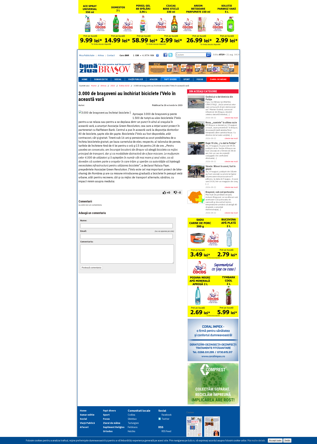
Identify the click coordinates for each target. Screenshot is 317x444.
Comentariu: (86, 241)
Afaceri (154, 79)
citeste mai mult (231, 118)
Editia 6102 (124, 85)
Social (118, 79)
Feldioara (133, 427)
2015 (112, 85)
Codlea (131, 414)
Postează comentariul (91, 267)
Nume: (83, 220)
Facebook (167, 414)
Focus (200, 79)
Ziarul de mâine (218, 79)
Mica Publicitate (86, 55)
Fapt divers (170, 79)
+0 (168, 192)
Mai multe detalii (256, 440)
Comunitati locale (139, 410)
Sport (186, 79)
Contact (111, 55)
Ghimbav (132, 418)
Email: (83, 231)
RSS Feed (166, 431)
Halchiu (131, 431)
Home (84, 79)
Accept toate (275, 440)
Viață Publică (135, 79)
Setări (287, 440)
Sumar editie (101, 79)
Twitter (165, 418)
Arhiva (101, 55)
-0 (179, 192)
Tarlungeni (133, 423)
